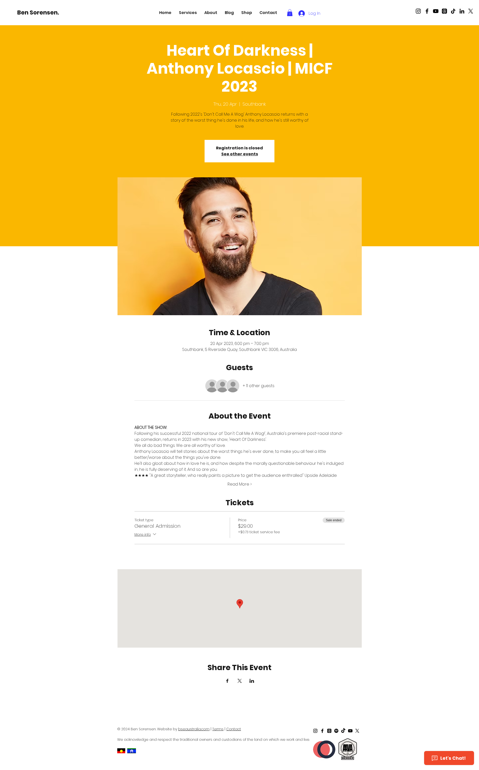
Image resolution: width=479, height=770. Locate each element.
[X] (470, 11)
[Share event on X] (239, 681)
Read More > (240, 484)
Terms (218, 729)
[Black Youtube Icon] (435, 11)
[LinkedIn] (462, 11)
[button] (188, 12)
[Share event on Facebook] (227, 681)
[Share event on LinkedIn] (251, 681)
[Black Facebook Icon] (427, 11)
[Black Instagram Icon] (418, 11)
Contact (233, 729)
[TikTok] (453, 11)
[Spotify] (336, 731)
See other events (239, 154)
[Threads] (444, 11)
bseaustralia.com (194, 729)
